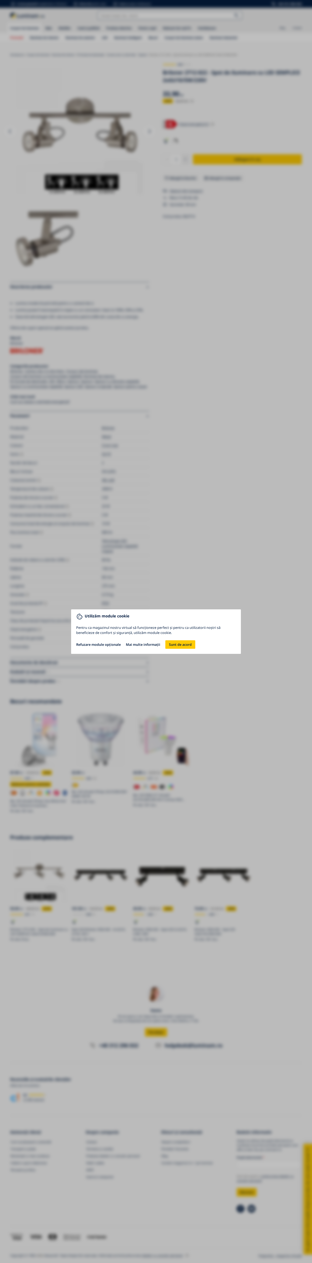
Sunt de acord (180, 644)
